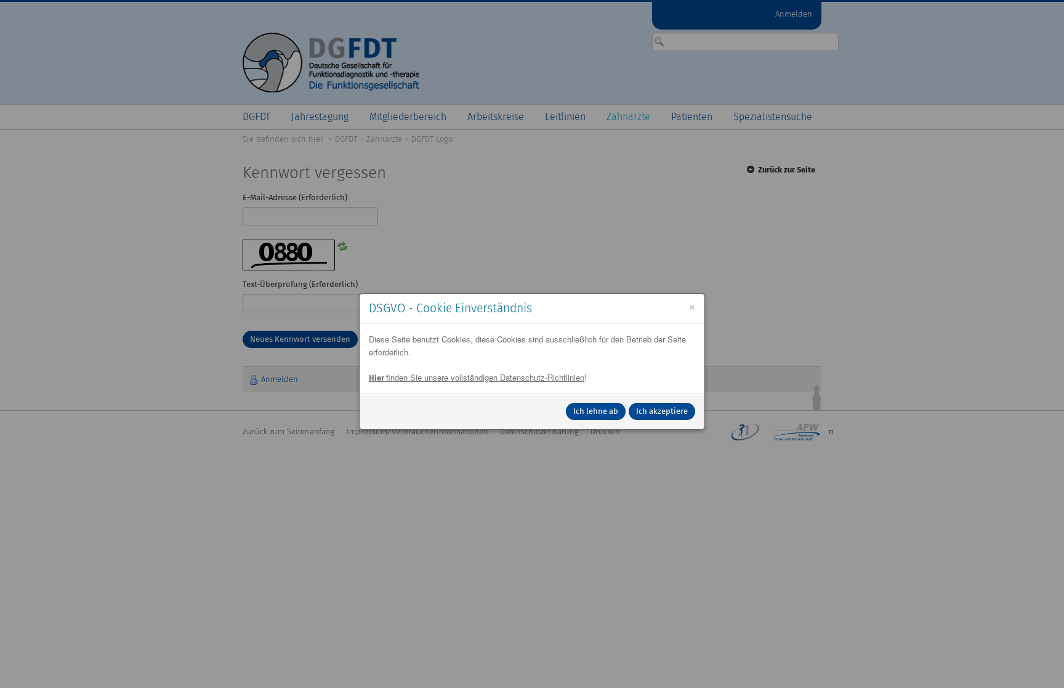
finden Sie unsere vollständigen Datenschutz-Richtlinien (476, 377)
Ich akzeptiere (662, 411)
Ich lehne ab (595, 411)
